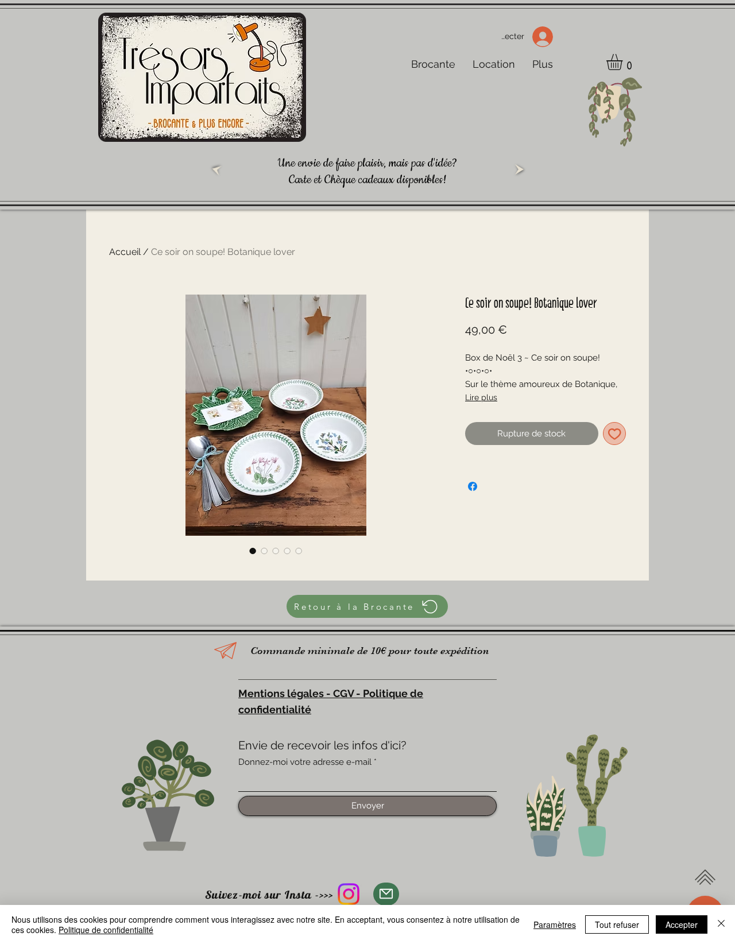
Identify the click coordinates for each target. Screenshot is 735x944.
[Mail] (386, 894)
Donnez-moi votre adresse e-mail (305, 762)
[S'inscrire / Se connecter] (546, 37)
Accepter (682, 924)
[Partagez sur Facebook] (472, 486)
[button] (623, 62)
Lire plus (481, 397)
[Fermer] (721, 924)
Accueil (125, 251)
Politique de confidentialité (106, 929)
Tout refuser (617, 924)
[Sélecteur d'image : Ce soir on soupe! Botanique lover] (252, 550)
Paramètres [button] (554, 924)
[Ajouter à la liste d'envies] (614, 434)
